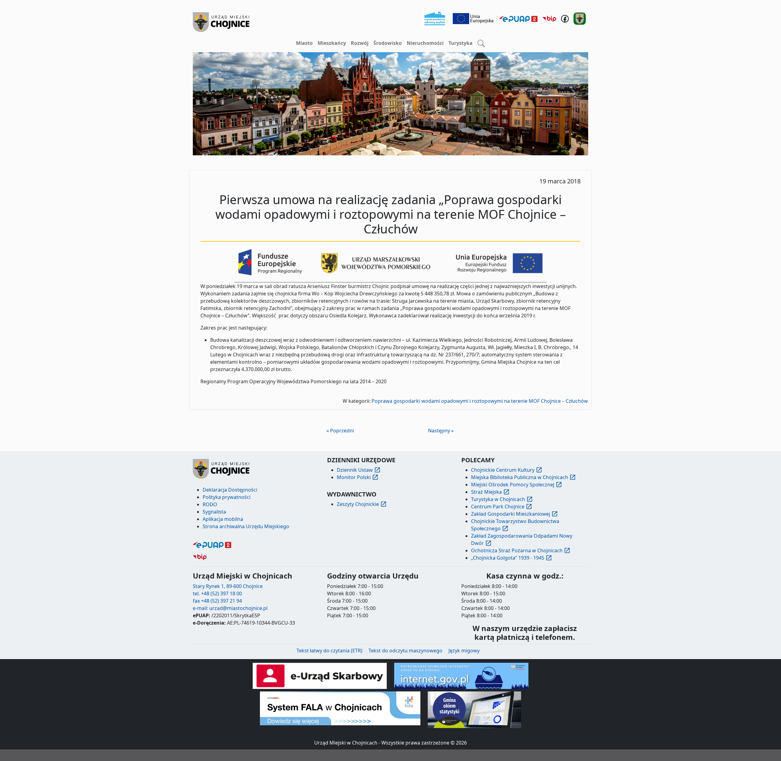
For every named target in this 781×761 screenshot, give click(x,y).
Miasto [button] (304, 43)
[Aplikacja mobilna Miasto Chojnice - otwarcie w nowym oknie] (580, 18)
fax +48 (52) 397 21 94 (217, 600)
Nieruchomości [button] (425, 43)
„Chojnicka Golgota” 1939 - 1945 (507, 557)
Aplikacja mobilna (223, 519)
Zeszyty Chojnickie (358, 504)
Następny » (441, 430)
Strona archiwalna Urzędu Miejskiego (246, 526)
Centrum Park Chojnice (497, 506)
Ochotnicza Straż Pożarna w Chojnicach (517, 550)
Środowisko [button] (387, 43)
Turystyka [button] (460, 43)
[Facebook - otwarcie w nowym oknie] (565, 18)
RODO (210, 504)
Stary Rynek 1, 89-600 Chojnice (228, 586)
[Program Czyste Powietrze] (435, 18)
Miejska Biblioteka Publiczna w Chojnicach (519, 477)
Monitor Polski (354, 477)
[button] (481, 43)
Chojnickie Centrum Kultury (502, 470)
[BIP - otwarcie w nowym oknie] (549, 18)
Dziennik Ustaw (355, 470)
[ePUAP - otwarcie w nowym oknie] (518, 18)
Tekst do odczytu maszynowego (405, 650)
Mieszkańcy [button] (332, 43)
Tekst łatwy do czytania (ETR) (329, 650)
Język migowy (464, 650)
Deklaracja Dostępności (230, 489)
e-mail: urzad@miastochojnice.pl (230, 608)
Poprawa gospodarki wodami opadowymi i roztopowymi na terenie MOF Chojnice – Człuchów (480, 401)
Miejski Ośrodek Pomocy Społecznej (512, 484)
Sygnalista (214, 511)
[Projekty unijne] (473, 18)
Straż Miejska (486, 492)
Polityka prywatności (226, 497)
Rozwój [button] (360, 43)
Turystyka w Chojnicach (498, 499)
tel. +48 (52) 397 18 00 (217, 593)
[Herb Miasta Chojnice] (221, 22)
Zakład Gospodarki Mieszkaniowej (510, 513)
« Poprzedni (340, 430)
